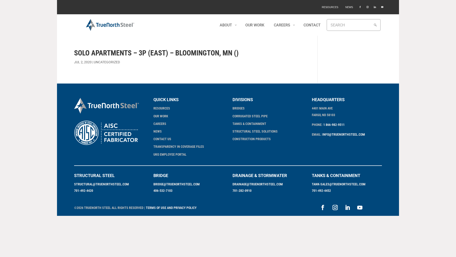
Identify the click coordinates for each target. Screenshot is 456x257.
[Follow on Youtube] (360, 207)
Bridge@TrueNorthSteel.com (176, 184)
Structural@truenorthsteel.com (101, 184)
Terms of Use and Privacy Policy (171, 208)
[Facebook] (360, 7)
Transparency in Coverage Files (178, 146)
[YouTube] (382, 7)
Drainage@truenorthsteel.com (258, 184)
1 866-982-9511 (334, 125)
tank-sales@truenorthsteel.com (339, 184)
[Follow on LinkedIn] (347, 207)
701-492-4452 (321, 191)
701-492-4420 (83, 191)
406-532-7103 (162, 191)
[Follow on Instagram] (335, 207)
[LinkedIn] (375, 7)
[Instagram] (367, 7)
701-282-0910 (242, 191)
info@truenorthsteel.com (343, 134)
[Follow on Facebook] (323, 207)
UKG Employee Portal (169, 154)
